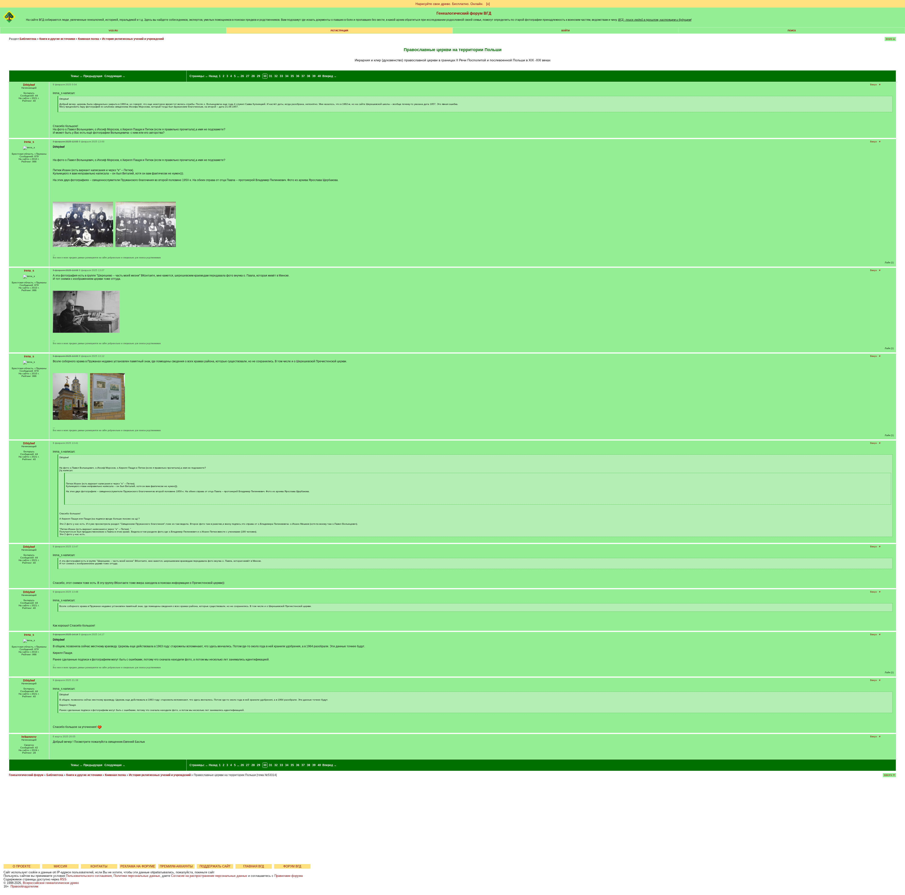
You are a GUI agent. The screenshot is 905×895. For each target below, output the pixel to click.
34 (286, 76)
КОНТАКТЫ (98, 866)
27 (247, 76)
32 (276, 76)
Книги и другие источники (57, 39)
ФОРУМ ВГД (292, 866)
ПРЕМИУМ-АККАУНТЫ (176, 866)
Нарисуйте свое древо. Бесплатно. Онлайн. (449, 4)
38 (308, 76)
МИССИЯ (60, 866)
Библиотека (28, 39)
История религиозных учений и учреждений (133, 39)
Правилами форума (288, 876)
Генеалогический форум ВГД (463, 13)
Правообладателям (24, 886)
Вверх (873, 84)
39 (314, 76)
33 (281, 76)
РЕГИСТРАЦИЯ (339, 30)
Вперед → (329, 76)
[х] (488, 4)
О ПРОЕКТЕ (22, 866)
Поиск (792, 30)
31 (270, 76)
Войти (565, 30)
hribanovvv (29, 736)
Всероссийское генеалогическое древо (51, 883)
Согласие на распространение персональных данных (209, 876)
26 (242, 76)
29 (258, 76)
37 (303, 76)
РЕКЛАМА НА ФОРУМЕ (137, 866)
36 (297, 76)
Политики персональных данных (137, 876)
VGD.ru (113, 30)
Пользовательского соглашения (89, 876)
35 (292, 76)
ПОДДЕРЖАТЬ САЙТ (215, 866)
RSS (63, 879)
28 (253, 76)
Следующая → (114, 76)
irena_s (29, 142)
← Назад (211, 76)
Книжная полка (88, 39)
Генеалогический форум (26, 775)
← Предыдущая (91, 76)
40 (319, 76)
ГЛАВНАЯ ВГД (253, 866)
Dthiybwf (29, 85)
